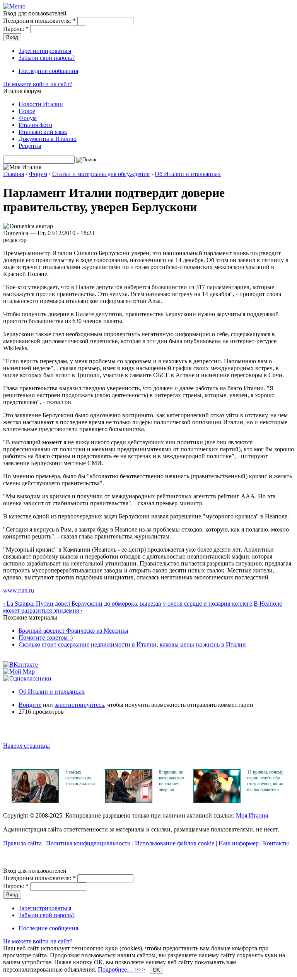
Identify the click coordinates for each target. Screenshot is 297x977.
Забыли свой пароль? (47, 57)
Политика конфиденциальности (88, 843)
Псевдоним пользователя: (39, 20)
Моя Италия (252, 815)
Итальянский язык (43, 132)
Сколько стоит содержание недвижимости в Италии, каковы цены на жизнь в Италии (132, 644)
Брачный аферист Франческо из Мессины (73, 630)
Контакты (276, 843)
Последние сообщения (48, 71)
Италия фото (35, 125)
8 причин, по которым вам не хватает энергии (171, 780)
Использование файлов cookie (174, 843)
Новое (27, 111)
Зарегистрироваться (45, 50)
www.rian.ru (18, 590)
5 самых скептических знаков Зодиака (80, 777)
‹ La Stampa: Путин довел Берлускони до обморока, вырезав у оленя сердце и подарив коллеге (127, 603)
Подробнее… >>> (121, 969)
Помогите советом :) (46, 637)
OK (156, 970)
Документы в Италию (48, 138)
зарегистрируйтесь (79, 704)
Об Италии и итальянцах (188, 174)
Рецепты (30, 145)
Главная (13, 174)
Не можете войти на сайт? (37, 84)
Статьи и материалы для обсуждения (101, 174)
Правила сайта (22, 843)
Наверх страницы (26, 745)
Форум (28, 118)
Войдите (30, 704)
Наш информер (238, 843)
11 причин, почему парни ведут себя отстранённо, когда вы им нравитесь (265, 780)
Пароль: (16, 28)
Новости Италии (41, 104)
